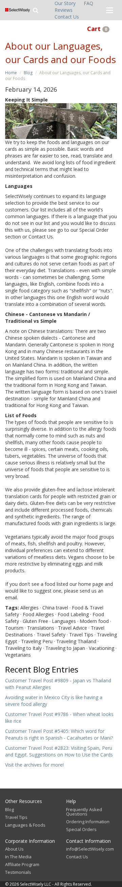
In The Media (18, 857)
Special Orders (81, 829)
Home (11, 73)
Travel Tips (16, 817)
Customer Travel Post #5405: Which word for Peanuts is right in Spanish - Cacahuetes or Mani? (59, 734)
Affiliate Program (22, 864)
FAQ (88, 3)
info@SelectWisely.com (90, 849)
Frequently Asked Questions (84, 811)
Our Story (65, 3)
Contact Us (67, 16)
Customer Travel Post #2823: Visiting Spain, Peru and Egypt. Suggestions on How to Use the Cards (59, 751)
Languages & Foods (25, 825)
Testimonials (18, 872)
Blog (28, 73)
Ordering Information (87, 822)
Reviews (64, 10)
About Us (14, 849)
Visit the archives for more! (34, 765)
